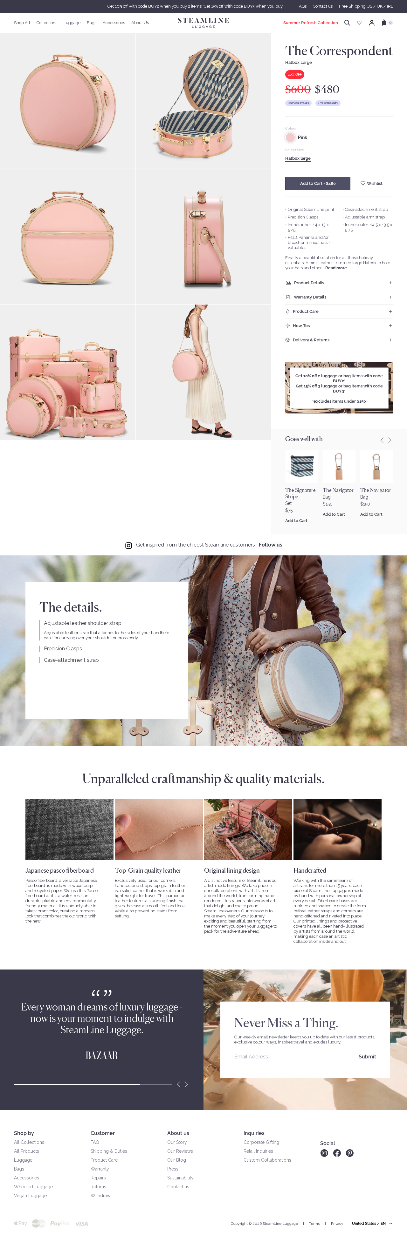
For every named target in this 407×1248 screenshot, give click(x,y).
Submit (367, 1057)
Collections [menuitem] (47, 22)
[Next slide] (390, 440)
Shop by (24, 1133)
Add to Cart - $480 (318, 183)
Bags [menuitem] (91, 22)
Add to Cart (296, 520)
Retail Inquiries (258, 1151)
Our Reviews (180, 1151)
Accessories (26, 1177)
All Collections (29, 1142)
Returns (98, 1186)
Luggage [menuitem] (72, 22)
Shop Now (339, 411)
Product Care (104, 1160)
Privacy (337, 1223)
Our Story (177, 1142)
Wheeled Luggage (33, 1186)
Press (172, 1168)
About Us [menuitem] (140, 22)
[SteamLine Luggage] (203, 23)
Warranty (100, 1168)
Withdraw (100, 1195)
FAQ (95, 1142)
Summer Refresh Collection (310, 22)
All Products (26, 1151)
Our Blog (176, 1160)
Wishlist (375, 183)
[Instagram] (324, 1153)
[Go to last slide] (382, 440)
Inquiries (254, 1133)
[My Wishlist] (359, 22)
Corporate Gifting (261, 1142)
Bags (19, 1168)
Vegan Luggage (30, 1195)
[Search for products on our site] (347, 23)
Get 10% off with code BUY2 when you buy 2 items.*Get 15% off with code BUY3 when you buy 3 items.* (203, 6)
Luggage (23, 1160)
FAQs (302, 6)
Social (327, 1143)
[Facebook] (337, 1153)
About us (178, 1133)
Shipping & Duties (109, 1151)
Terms (314, 1223)
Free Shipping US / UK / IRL (366, 6)
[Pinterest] (350, 1153)
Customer (103, 1133)
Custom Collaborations (267, 1160)
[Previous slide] (179, 1084)
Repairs (98, 1177)
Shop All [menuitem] (22, 22)
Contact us (323, 6)
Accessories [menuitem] (114, 22)
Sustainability (180, 1177)
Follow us (270, 545)
